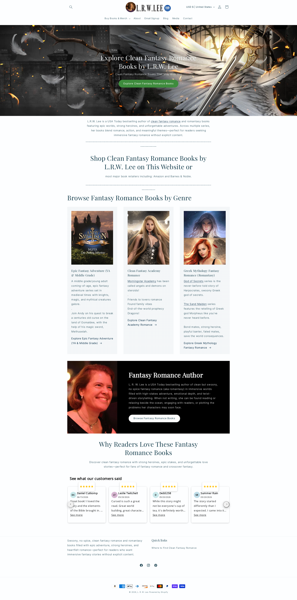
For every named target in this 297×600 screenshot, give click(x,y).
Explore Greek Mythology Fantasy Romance (200, 345)
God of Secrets (194, 281)
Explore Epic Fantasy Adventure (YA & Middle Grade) (92, 341)
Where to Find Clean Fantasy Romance (174, 548)
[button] (70, 7)
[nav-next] (226, 504)
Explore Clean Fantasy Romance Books (148, 83)
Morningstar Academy (142, 281)
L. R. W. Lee (142, 592)
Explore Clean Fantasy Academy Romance (142, 322)
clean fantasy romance (166, 121)
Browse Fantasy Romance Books (154, 418)
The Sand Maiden (195, 304)
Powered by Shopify (158, 592)
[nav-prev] (71, 504)
